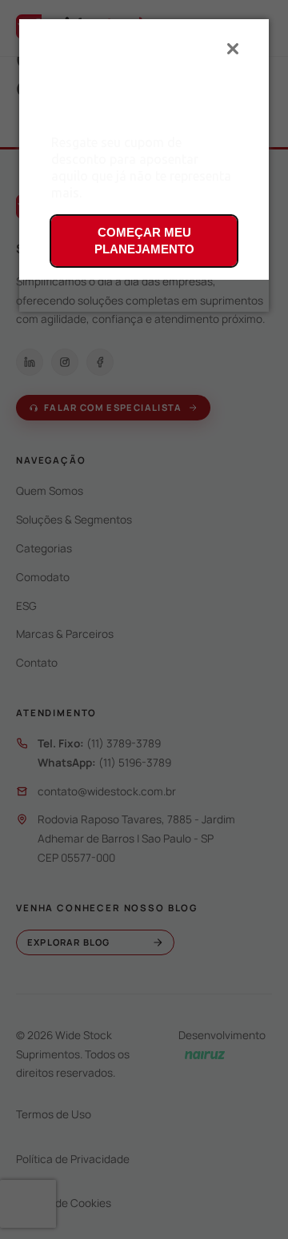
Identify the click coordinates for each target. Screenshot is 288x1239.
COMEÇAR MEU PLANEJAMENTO (144, 240)
